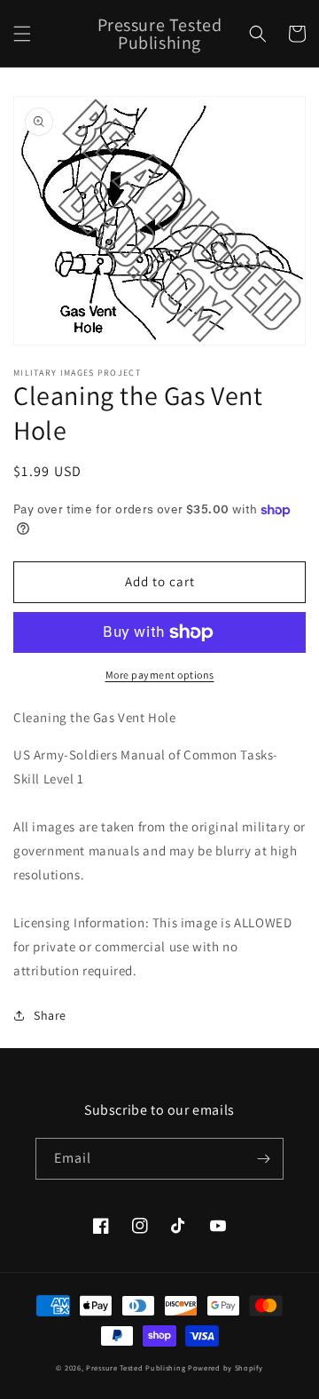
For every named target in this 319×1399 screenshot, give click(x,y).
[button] (22, 33)
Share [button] (50, 1015)
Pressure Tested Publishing (135, 1367)
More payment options (159, 674)
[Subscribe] (263, 1159)
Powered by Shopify (225, 1367)
